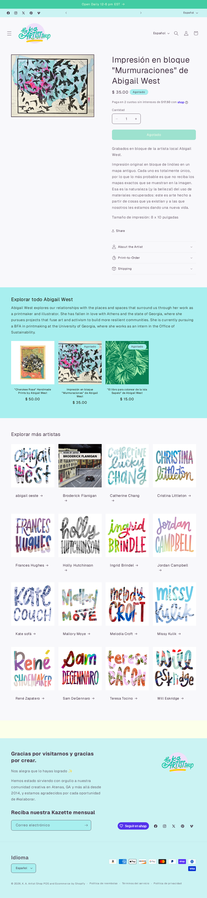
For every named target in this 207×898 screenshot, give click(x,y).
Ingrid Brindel (122, 565)
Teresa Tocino (121, 698)
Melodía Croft (121, 634)
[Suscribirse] (86, 825)
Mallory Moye (74, 634)
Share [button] (120, 231)
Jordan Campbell (172, 565)
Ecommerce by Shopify (70, 883)
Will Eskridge (168, 698)
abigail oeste (27, 495)
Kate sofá (23, 634)
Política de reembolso (104, 883)
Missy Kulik (167, 634)
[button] (9, 33)
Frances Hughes (30, 565)
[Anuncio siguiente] (140, 13)
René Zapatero (28, 698)
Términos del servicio (135, 883)
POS (46, 883)
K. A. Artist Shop (32, 883)
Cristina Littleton (172, 495)
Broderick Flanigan (80, 495)
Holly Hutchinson (78, 565)
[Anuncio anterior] (66, 13)
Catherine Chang (125, 495)
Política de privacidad (168, 883)
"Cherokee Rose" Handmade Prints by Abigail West (32, 391)
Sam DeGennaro (76, 698)
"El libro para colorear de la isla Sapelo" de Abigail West (127, 391)
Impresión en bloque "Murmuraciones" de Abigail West (80, 393)
